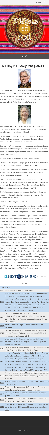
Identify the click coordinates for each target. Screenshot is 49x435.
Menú (38, 2)
